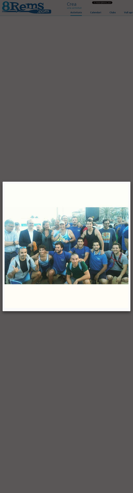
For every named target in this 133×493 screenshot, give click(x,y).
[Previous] (29, 246)
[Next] (103, 246)
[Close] (130, 181)
